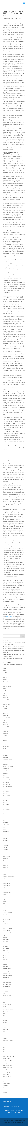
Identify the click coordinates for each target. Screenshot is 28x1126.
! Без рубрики (6, 746)
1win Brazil (5, 757)
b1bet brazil (5, 849)
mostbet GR (5, 966)
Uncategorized (6, 1063)
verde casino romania (8, 1067)
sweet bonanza (6, 1058)
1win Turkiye (6, 768)
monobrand (5, 955)
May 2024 (5, 693)
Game (4, 917)
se (3, 1042)
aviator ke (5, 840)
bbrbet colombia (6, 856)
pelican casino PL (7, 1004)
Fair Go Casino (6, 908)
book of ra (5, 865)
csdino (4, 901)
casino (4, 874)
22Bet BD (5, 818)
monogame (5, 959)
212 (3, 813)
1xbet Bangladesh (7, 780)
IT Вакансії (5, 923)
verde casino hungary (8, 1065)
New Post (5, 989)
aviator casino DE (7, 834)
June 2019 (5, 740)
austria (4, 827)
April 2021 (5, 735)
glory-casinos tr (6, 919)
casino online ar (6, 883)
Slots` (4, 1049)
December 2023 (6, 702)
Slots (4, 1047)
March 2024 (5, 697)
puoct (4, 1025)
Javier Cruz (7, 18)
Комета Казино (6, 1074)
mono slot (5, 950)
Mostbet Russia (6, 977)
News (20, 18)
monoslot (5, 962)
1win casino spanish (7, 759)
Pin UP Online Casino (8, 1009)
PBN (4, 1000)
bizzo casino (6, 863)
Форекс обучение (7, 1090)
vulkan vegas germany (8, 1072)
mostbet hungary (7, 968)
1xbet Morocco (6, 798)
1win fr (4, 762)
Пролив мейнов (7, 1081)
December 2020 (6, 738)
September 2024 (6, 686)
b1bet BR (5, 847)
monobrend (5, 957)
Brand (4, 872)
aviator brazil (6, 831)
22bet (4, 816)
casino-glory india (7, 892)
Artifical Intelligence (7, 825)
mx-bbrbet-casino (7, 986)
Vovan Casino (6, 1069)
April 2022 (5, 722)
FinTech (4, 910)
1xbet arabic (6, 777)
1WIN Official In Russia (8, 766)
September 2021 (6, 733)
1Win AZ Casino (6, 753)
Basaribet (5, 854)
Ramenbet (5, 1029)
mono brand (6, 948)
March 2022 (5, 724)
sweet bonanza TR (7, 1060)
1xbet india (5, 789)
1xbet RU (5, 802)
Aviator (4, 829)
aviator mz (5, 843)
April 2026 (5, 679)
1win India (5, 764)
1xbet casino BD (6, 784)
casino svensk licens (8, 887)
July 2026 (5, 672)
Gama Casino (6, 914)
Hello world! (19, 664)
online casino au (7, 995)
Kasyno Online (6, 930)
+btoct (4, 748)
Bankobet (5, 851)
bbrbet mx (5, 858)
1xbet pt (5, 800)
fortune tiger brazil (7, 912)
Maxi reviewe (6, 939)
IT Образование (7, 926)
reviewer (5, 1038)
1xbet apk (5, 775)
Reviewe (5, 1036)
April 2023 (5, 708)
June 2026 (5, 675)
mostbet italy (6, 971)
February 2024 (6, 700)
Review (4, 1033)
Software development (8, 1056)
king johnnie (6, 935)
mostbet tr (5, 980)
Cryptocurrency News (8, 899)
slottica (4, 1051)
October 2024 (6, 684)
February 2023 (6, 711)
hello (4, 921)
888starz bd (5, 822)
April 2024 (5, 695)
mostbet (5, 964)
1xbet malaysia (6, 795)
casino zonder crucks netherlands (11, 890)
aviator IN (5, 838)
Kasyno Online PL (7, 932)
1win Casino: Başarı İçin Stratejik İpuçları (12, 658)
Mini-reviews (6, 944)
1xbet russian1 (6, 809)
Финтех (5, 1087)
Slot (4, 1045)
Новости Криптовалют (8, 1078)
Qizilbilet (5, 1027)
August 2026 (5, 670)
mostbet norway (6, 973)
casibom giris (9, 616)
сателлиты (5, 1085)
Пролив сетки (6, 1083)
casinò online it (6, 885)
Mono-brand (6, 953)
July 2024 (5, 690)
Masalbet (5, 937)
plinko (4, 1016)
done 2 (4, 905)
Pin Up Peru (5, 1011)
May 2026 (5, 677)
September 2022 (6, 717)
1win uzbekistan (6, 771)
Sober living (5, 1054)
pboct (4, 1002)
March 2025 (5, 682)
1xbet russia (6, 804)
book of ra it (5, 867)
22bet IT (4, 820)
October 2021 (6, 731)
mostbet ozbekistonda (8, 975)
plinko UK (5, 1020)
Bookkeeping (6, 869)
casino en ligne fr (7, 878)
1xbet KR (5, 793)
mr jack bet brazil (7, 984)
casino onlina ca (6, 881)
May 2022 (5, 720)
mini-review (5, 941)
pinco (4, 1013)
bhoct (4, 861)
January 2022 (6, 726)
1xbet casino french (7, 786)
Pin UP (4, 1007)
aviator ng (5, 845)
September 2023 (6, 704)
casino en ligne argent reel (9, 876)
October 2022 (6, 715)
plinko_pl (5, 1022)
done (4, 903)
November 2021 (6, 729)
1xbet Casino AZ (6, 782)
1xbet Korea (6, 791)
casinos (4, 894)
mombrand (5, 946)
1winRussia (5, 773)
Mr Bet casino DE (7, 982)
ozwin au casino (6, 998)
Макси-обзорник (7, 1076)
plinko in (5, 1018)
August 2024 (5, 688)
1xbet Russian (6, 807)
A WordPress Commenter (9, 664)
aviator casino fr (6, 836)
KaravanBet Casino (7, 928)
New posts (5, 991)
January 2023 (6, 713)
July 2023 (5, 706)
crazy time (5, 896)
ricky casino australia (8, 1040)
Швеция (5, 1092)
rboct (4, 1031)
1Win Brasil (5, 755)
